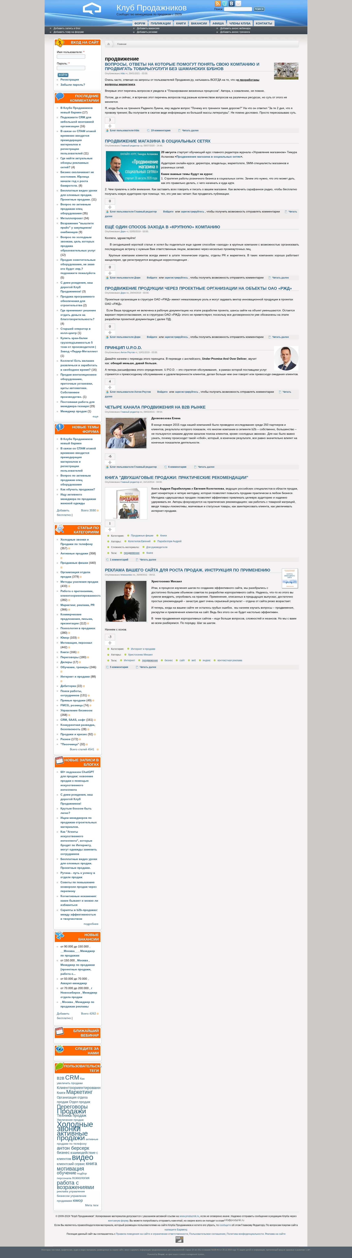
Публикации (161, 23)
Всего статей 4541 (82, 749)
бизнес (63, 1152)
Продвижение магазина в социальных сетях (157, 141)
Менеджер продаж (73, 411)
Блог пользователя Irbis (124, 130)
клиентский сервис (71, 1164)
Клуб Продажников (152, 7)
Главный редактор (130, 145)
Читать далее (190, 130)
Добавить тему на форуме (69, 32)
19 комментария (160, 130)
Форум (139, 23)
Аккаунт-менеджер (73, 983)
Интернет (129, 660)
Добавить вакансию (148, 28)
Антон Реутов (128, 352)
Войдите (168, 211)
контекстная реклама (230, 660)
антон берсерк (73, 1148)
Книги (181, 23)
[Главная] (95, 13)
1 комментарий (119, 559)
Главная (121, 44)
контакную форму (118, 1220)
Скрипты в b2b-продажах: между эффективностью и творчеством (79, 915)
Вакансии (199, 23)
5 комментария (119, 667)
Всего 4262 (88, 1013)
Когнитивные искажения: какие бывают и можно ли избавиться (79, 901)
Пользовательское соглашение (207, 1234)
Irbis (123, 73)
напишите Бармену (176, 1229)
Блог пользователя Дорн (125, 277)
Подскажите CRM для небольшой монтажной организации (77, 122)
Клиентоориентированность (83, 1088)
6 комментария (177, 466)
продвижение (132, 553)
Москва (82, 960)
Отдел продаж (79, 1102)
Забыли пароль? (72, 84)
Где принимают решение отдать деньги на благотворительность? (78, 315)
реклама (62, 1191)
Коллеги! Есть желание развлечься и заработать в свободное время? (78, 365)
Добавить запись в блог (67, 28)
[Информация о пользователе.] (286, 78)
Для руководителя (156, 547)
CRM (72, 1077)
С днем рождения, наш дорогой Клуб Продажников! (76, 287)
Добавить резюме (147, 32)
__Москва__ (69, 951)
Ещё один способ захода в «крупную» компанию (162, 227)
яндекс (207, 660)
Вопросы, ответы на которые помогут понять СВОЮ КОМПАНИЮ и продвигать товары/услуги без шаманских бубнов (182, 66)
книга (91, 1163)
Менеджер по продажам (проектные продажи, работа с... (77, 969)
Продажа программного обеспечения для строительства (77, 301)
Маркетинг (79, 1092)
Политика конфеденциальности (245, 1234)
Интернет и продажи (143, 649)
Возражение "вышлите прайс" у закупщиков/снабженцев (77, 228)
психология (80, 1178)
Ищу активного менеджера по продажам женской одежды (78, 499)
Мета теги (91, 1205)
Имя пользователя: (70, 52)
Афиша (218, 23)
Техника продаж (71, 1115)
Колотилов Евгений (139, 541)
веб (194, 660)
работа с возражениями (75, 1185)
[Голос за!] (110, 126)
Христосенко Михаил (140, 654)
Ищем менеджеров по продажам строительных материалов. (78, 822)
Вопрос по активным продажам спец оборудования (75, 209)
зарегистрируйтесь (192, 211)
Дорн (123, 231)
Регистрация (69, 79)
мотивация (70, 1168)
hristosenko (126, 575)
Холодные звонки (75, 1126)
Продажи (71, 1111)
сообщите (225, 1225)
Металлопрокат (71, 218)
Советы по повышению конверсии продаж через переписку (78, 887)
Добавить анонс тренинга (235, 32)
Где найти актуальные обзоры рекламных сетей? (76, 163)
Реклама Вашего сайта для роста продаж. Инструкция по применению (187, 570)
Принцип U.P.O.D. (123, 347)
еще (95, 416)
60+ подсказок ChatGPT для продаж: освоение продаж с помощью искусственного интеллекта (77, 780)
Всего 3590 (88, 510)
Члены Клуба (240, 23)
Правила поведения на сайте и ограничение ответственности (152, 1234)
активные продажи (72, 1135)
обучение (66, 1172)
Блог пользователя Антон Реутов (130, 391)
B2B (60, 1078)
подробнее (91, 923)
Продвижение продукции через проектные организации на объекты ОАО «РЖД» (198, 288)
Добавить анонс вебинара (235, 28)
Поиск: (219, 9)
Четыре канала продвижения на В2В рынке (155, 407)
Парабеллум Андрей (169, 541)
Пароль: (63, 63)
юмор (78, 1200)
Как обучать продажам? (77, 489)
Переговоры (72, 1106)
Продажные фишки (142, 535)
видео (82, 1157)
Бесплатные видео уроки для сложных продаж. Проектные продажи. (78, 195)
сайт (182, 660)
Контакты (264, 23)
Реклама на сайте (275, 1234)
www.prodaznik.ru (189, 1216)
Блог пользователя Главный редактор (133, 211)
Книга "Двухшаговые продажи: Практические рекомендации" (176, 477)
